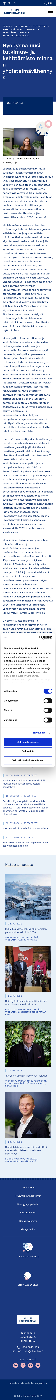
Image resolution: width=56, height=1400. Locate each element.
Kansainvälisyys (28, 1221)
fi (9, 3)
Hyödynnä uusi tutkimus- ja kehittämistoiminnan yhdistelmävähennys (21, 33)
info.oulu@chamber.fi (30, 1351)
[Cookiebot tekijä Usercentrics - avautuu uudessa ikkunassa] (39, 638)
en (15, 3)
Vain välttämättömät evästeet (28, 760)
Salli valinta (28, 751)
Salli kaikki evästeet (28, 742)
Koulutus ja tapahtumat (28, 1196)
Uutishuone (22, 27)
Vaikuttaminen (28, 1213)
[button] (48, 3)
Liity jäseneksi (28, 1285)
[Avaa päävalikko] (50, 11)
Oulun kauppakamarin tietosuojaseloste (28, 1383)
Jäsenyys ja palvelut (28, 1204)
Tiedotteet (40, 27)
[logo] (15, 12)
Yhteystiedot (28, 1229)
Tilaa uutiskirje (28, 1257)
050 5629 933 (30, 1347)
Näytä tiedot (39, 732)
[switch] (48, 700)
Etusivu (7, 27)
